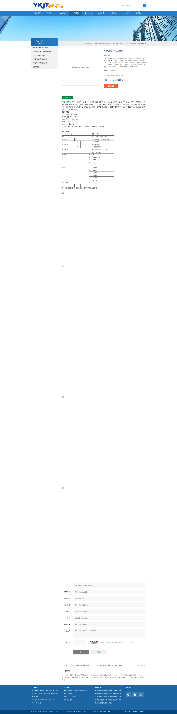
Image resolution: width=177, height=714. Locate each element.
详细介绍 (67, 97)
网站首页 (37, 13)
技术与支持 (88, 13)
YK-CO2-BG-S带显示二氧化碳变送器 (100, 675)
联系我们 (139, 13)
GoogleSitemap (89, 711)
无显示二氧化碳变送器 (40, 59)
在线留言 (126, 13)
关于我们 (50, 13)
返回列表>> (141, 666)
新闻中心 (63, 13)
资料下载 (114, 13)
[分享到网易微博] (122, 80)
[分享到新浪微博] (115, 80)
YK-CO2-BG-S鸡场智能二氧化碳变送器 (124, 675)
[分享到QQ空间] (113, 80)
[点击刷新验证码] (93, 642)
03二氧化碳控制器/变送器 (41, 47)
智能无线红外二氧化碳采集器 (42, 51)
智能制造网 (102, 711)
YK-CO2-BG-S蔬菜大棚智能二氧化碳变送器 (75, 675)
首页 (83, 43)
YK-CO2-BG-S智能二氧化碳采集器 (79, 666)
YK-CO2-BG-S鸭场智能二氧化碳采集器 (111, 666)
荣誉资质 (101, 13)
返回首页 (127, 711)
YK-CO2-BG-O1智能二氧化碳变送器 (114, 677)
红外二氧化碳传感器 (39, 55)
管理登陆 (108, 711)
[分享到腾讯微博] (118, 80)
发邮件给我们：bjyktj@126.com (115, 75)
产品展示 (76, 13)
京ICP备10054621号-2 (79, 711)
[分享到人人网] (120, 80)
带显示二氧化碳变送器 (40, 63)
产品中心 (88, 43)
